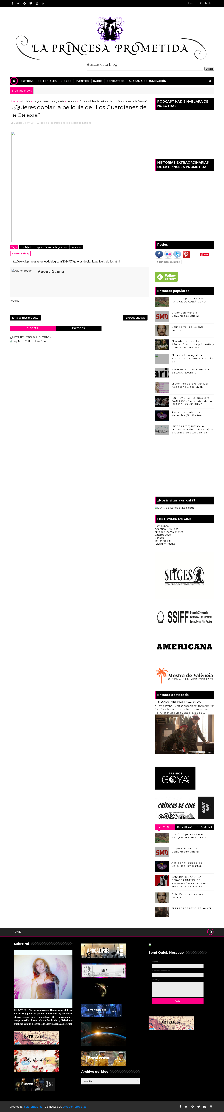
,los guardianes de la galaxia (65, 122)
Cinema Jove (163, 534)
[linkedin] (43, 3)
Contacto (206, 3)
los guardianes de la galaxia (48, 101)
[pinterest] (24, 3)
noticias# (76, 247)
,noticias (86, 122)
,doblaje (44, 122)
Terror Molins (162, 540)
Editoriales (47, 81)
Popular (184, 827)
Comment (204, 827)
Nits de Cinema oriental (169, 532)
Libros (66, 81)
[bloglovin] (30, 3)
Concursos (116, 81)
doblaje (25, 101)
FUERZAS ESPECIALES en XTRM (178, 702)
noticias (71, 101)
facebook (78, 328)
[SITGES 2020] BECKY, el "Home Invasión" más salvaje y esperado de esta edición (192, 429)
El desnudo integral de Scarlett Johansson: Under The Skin (193, 358)
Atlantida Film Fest (166, 529)
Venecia (159, 537)
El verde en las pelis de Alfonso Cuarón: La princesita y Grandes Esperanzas (193, 344)
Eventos (82, 81)
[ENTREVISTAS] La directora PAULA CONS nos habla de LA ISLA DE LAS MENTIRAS (192, 401)
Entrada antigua (135, 317)
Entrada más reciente (25, 317)
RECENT (165, 827)
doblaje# (25, 247)
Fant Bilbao (162, 526)
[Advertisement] (184, 466)
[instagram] (36, 3)
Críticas (27, 81)
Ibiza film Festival (165, 543)
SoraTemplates (33, 1106)
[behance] (204, 1106)
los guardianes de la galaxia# (51, 247)
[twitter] (18, 3)
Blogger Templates (74, 1106)
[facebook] (12, 3)
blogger (32, 328)
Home (191, 3)
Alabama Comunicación (147, 81)
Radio (97, 81)
